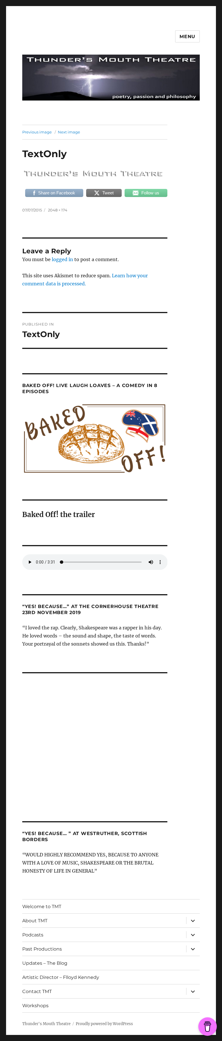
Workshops (35, 1005)
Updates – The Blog (44, 963)
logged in (62, 259)
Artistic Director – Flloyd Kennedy (60, 977)
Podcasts (32, 935)
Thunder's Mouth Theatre (46, 1023)
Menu (187, 36)
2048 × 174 (57, 210)
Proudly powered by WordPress (104, 1023)
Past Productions (42, 949)
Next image (69, 132)
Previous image (37, 132)
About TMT (34, 920)
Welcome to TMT (41, 906)
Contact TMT (37, 991)
